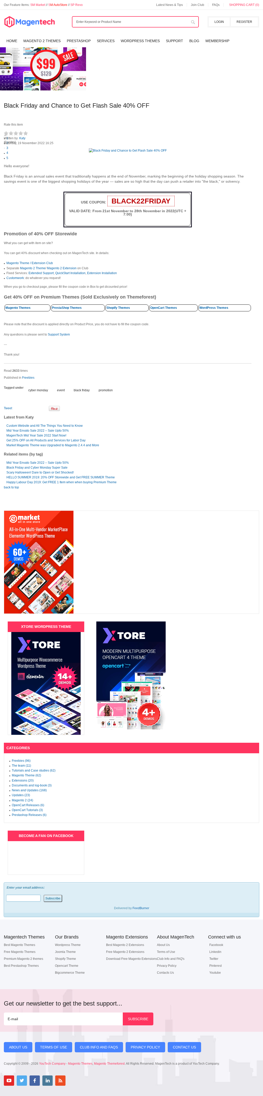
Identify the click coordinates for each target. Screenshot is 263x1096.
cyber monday (38, 390)
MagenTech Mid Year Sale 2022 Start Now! (36, 435)
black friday (82, 390)
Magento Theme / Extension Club (29, 263)
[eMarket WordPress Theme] (131, 562)
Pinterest (215, 966)
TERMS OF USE (53, 1047)
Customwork (15, 278)
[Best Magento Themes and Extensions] (29, 22)
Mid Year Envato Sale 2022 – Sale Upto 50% (37, 430)
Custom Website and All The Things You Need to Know (44, 426)
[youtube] (9, 1080)
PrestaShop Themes (67, 308)
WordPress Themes (213, 308)
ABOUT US (18, 1047)
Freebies (28, 377)
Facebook (216, 945)
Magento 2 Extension (62, 268)
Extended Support (41, 273)
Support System (59, 334)
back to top (11, 487)
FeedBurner (141, 908)
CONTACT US (184, 1047)
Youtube (215, 972)
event (61, 390)
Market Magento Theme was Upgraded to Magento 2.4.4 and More (52, 445)
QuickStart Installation (70, 273)
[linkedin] (47, 1080)
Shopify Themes (118, 308)
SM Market (38, 5)
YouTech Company (52, 1063)
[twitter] (22, 1080)
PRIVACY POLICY (145, 1047)
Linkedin (215, 952)
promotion (106, 390)
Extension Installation (102, 273)
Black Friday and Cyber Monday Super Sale (37, 467)
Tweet (8, 408)
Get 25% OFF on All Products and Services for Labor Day (46, 440)
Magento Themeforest (109, 1063)
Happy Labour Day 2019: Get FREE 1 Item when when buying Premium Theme (61, 482)
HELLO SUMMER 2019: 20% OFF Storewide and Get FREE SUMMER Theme (60, 477)
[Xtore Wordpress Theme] (46, 683)
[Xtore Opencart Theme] (131, 675)
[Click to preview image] (128, 150)
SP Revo (76, 5)
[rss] (60, 1080)
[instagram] (73, 1080)
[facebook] (35, 1080)
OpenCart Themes (163, 308)
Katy (22, 138)
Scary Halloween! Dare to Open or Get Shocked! (40, 472)
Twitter (213, 959)
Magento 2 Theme (32, 268)
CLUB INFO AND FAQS (99, 1047)
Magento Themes (18, 308)
